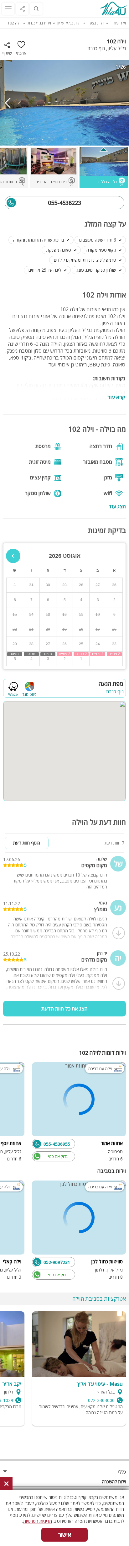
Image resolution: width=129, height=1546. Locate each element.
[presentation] (8, 103)
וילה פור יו (118, 23)
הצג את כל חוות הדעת (64, 1008)
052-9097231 (57, 1262)
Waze (13, 694)
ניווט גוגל (29, 694)
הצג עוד (117, 506)
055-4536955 (57, 1144)
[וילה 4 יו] (113, 9)
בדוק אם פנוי (58, 1156)
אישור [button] (64, 1534)
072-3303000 (101, 1400)
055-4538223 (64, 202)
